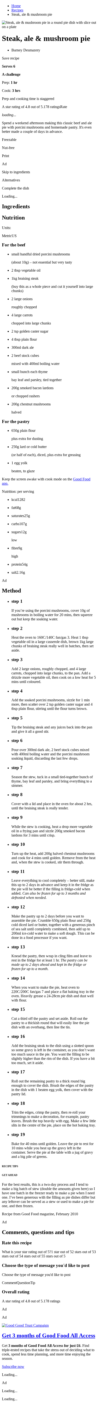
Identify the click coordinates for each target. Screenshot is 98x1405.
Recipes (17, 10)
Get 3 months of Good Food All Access (48, 1335)
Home (16, 6)
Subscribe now (13, 1367)
